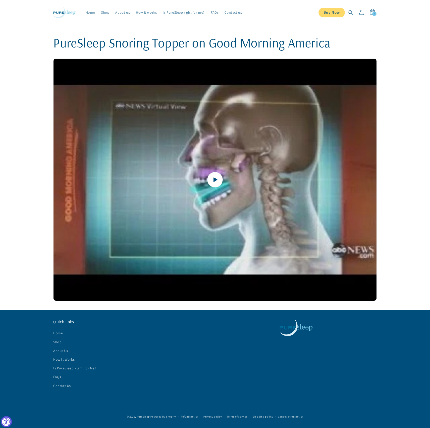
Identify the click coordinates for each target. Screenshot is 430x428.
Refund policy (190, 416)
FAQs (57, 377)
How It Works (64, 359)
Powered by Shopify (163, 416)
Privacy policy (212, 416)
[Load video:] (215, 180)
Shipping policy (263, 416)
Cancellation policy (290, 416)
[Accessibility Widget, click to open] (6, 421)
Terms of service (237, 416)
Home (58, 333)
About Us (60, 350)
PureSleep (143, 416)
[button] (350, 12)
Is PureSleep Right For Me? (74, 368)
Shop (57, 342)
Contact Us (62, 386)
